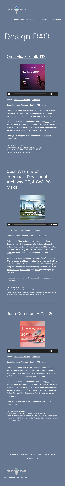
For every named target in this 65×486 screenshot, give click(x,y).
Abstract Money (36, 241)
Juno (16, 370)
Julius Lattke (49, 250)
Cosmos (19, 147)
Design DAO (24, 113)
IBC (46, 292)
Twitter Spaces (27, 152)
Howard (33, 250)
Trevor (32, 294)
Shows (44, 20)
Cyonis (39, 250)
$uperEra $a (12, 116)
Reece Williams (13, 373)
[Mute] (51, 94)
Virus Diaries (25, 270)
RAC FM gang (12, 124)
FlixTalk (22, 150)
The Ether (39, 147)
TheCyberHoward (23, 294)
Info (34, 20)
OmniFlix (45, 110)
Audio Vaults (19, 20)
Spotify (32, 105)
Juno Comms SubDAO (14, 418)
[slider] (55, 93)
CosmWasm (26, 292)
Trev (27, 250)
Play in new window (22, 100)
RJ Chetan (47, 113)
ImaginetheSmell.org (32, 124)
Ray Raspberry (25, 373)
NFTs (31, 150)
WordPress (23, 478)
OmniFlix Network (39, 150)
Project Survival (13, 270)
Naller (9, 253)
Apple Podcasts (22, 105)
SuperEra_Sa (11, 152)
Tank (13, 376)
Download (36, 100)
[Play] (9, 94)
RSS (38, 105)
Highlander (48, 370)
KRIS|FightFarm (36, 113)
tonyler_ (9, 420)
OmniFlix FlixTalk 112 (26, 56)
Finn (47, 122)
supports (47, 136)
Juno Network (27, 413)
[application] (32, 94)
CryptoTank (37, 415)
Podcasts (32, 147)
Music (28, 20)
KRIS (27, 150)
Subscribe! (56, 20)
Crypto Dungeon (38, 373)
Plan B (37, 270)
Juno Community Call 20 (30, 313)
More (44, 105)
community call (17, 415)
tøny (48, 373)
